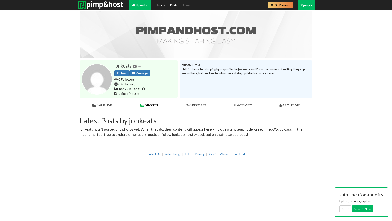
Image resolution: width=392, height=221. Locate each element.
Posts (174, 5)
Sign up (305, 5)
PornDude (239, 154)
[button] (139, 65)
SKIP (345, 209)
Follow (121, 73)
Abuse (224, 154)
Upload (140, 5)
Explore (158, 5)
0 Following (126, 84)
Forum (187, 5)
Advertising (172, 154)
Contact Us (153, 154)
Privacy (199, 154)
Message (141, 73)
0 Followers (126, 79)
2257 (212, 154)
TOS (187, 154)
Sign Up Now (362, 209)
